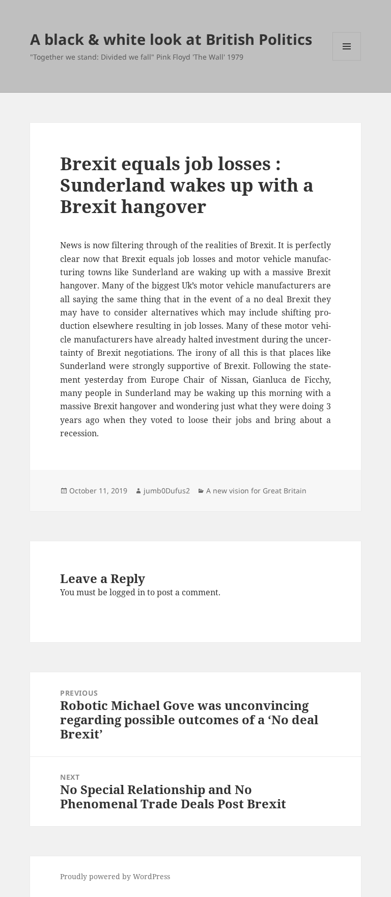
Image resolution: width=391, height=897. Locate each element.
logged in (127, 592)
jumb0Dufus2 (167, 490)
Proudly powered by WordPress (115, 876)
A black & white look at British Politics (171, 39)
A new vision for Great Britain (256, 490)
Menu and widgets (347, 60)
